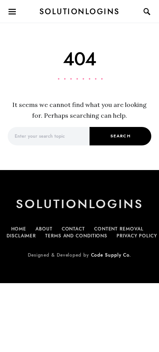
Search (120, 136)
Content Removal (119, 229)
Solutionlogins (79, 11)
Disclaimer (21, 236)
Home (19, 229)
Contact (73, 229)
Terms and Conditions (76, 236)
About (44, 229)
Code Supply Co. (111, 255)
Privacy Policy (137, 236)
